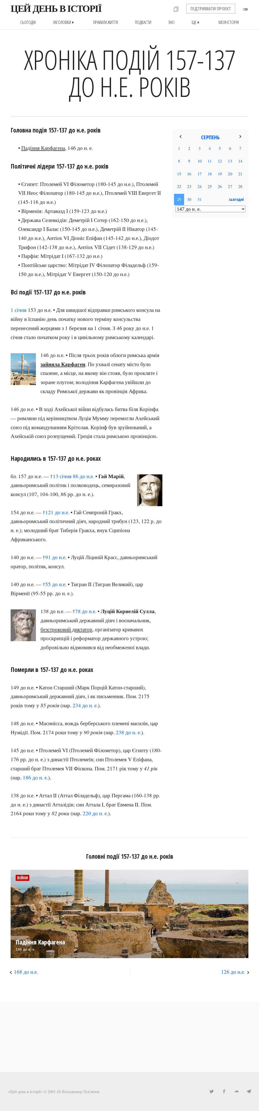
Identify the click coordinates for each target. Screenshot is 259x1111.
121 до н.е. (57, 512)
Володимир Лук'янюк (81, 1091)
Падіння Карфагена (43, 147)
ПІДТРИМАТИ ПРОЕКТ (210, 9)
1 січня (19, 309)
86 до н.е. (83, 476)
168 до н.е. (26, 971)
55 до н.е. (56, 584)
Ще (196, 22)
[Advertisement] (210, 303)
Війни (22, 878)
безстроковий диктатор (66, 629)
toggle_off (245, 9)
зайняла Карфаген (62, 364)
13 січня (62, 476)
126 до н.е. (233, 971)
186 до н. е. (35, 777)
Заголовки (64, 22)
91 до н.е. (56, 557)
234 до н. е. (85, 705)
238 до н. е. (128, 732)
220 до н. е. (95, 813)
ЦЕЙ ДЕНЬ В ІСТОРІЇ (56, 8)
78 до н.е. (85, 611)
